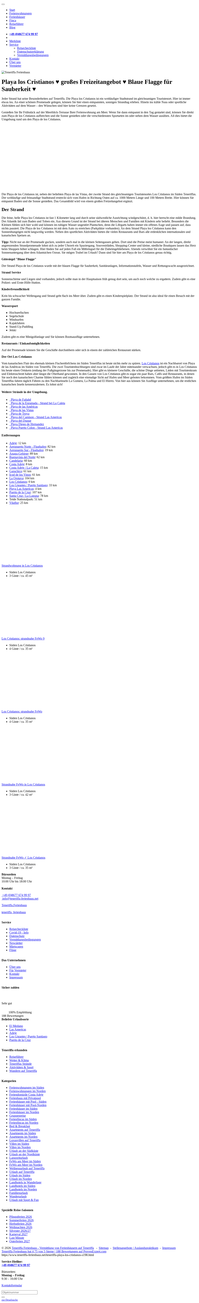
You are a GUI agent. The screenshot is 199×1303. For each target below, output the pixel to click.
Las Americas (17, 1029)
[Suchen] (3, 1297)
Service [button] (13, 44)
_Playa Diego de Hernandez (26, 424)
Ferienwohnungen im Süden (26, 1087)
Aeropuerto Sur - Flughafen (26, 450)
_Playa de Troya (19, 413)
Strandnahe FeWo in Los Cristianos (23, 784)
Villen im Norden (20, 1147)
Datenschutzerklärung (30, 51)
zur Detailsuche (10, 1299)
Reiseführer (16, 24)
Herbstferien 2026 (20, 1223)
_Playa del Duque (20, 420)
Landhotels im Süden (22, 1186)
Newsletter (16, 943)
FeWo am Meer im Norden (25, 1164)
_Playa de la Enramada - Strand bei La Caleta (37, 403)
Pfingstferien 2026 (20, 1216)
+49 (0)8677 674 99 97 (16, 895)
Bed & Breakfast (19, 1126)
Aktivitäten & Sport (21, 1067)
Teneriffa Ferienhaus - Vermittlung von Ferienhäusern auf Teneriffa (53, 1248)
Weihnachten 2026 (20, 1227)
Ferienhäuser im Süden (23, 1108)
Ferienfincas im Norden (23, 1122)
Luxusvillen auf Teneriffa (24, 1140)
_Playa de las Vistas (21, 410)
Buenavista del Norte (22, 457)
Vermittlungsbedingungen (33, 55)
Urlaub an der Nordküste (24, 1154)
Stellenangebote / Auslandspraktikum (135, 1248)
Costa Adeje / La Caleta (23, 467)
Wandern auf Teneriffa (23, 1070)
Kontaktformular (12, 1285)
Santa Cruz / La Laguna (24, 495)
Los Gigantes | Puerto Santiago (28, 1036)
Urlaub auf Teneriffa (21, 1171)
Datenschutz (16, 936)
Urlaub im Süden (19, 1175)
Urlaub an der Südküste (23, 1150)
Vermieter (15, 65)
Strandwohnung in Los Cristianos (22, 565)
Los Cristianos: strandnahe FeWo (22, 711)
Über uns (15, 62)
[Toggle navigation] (3, 4)
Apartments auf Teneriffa (24, 1129)
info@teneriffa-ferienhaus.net (20, 898)
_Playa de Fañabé (20, 399)
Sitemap (104, 1248)
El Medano (16, 1026)
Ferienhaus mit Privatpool (25, 1098)
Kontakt (14, 58)
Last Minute (16, 1237)
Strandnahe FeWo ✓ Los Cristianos (23, 857)
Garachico (15, 471)
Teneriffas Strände (20, 1063)
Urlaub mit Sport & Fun (24, 1200)
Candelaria (16, 460)
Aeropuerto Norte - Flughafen (27, 446)
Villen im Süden (19, 1143)
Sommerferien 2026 (21, 1220)
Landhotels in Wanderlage (25, 1182)
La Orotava (16, 478)
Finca (12, 20)
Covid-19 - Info (19, 932)
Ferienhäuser (17, 17)
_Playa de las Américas (23, 406)
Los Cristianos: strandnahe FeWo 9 (23, 638)
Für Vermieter (17, 970)
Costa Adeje (16, 464)
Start (12, 10)
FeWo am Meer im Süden (25, 1161)
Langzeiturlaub (18, 1157)
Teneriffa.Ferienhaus (14, 905)
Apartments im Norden (23, 1136)
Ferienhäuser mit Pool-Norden (27, 1105)
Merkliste (15, 41)
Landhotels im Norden (23, 1189)
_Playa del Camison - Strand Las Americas (35, 417)
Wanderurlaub (18, 1196)
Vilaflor (14, 502)
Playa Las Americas (21, 488)
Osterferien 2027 (19, 1241)
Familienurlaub (18, 1193)
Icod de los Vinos (20, 474)
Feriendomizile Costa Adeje (26, 1094)
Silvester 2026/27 (20, 1230)
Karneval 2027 (18, 1234)
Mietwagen (16, 946)
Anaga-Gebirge (18, 453)
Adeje (13, 443)
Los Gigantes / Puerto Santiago (28, 485)
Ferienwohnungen (20, 13)
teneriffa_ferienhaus (14, 912)
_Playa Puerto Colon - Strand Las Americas (36, 427)
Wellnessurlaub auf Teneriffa (27, 1168)
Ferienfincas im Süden (23, 1119)
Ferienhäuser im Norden (24, 1112)
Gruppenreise (17, 1115)
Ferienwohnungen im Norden (27, 1091)
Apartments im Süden (22, 1133)
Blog (12, 27)
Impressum (16, 977)
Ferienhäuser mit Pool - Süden (27, 1101)
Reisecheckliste (26, 48)
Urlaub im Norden (20, 1179)
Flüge (12, 950)
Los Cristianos (150, 363)
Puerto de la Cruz (20, 492)
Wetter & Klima (19, 1060)
